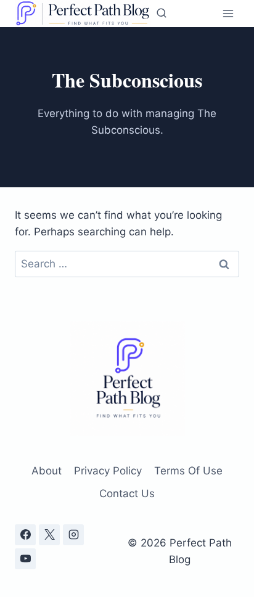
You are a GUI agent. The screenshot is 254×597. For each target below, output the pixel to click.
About (46, 471)
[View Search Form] (161, 13)
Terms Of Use (188, 471)
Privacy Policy (108, 471)
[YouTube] (25, 558)
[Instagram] (73, 534)
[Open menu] (227, 13)
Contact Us (127, 493)
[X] (49, 534)
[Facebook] (25, 534)
